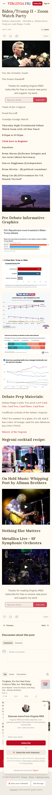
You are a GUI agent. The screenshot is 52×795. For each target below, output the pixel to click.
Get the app (38, 783)
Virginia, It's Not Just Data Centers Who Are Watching (16, 683)
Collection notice (42, 777)
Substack (13, 789)
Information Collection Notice (34, 761)
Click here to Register (15, 141)
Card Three (25, 406)
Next (44, 625)
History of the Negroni (14, 431)
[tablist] (13, 642)
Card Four (38, 406)
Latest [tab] (11, 674)
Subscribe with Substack (28, 752)
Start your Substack (19, 783)
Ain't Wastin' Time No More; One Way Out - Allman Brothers (18, 688)
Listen (46, 29)
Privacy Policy (27, 763)
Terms (31, 777)
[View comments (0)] (10, 36)
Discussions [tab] (21, 674)
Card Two (13, 406)
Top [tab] (5, 674)
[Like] (4, 36)
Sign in (46, 3)
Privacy (24, 777)
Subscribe (37, 3)
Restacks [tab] (18, 643)
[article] (26, 689)
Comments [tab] (8, 643)
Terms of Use (40, 758)
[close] (45, 705)
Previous (9, 625)
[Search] (47, 674)
